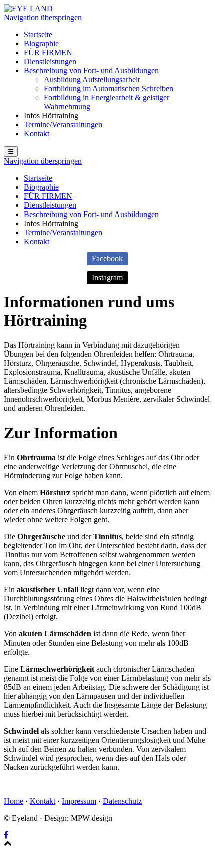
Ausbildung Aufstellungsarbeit (92, 79)
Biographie (41, 43)
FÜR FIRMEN (48, 52)
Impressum (79, 801)
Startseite (38, 34)
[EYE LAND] (28, 8)
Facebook (107, 258)
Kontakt (37, 133)
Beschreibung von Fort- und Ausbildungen (91, 70)
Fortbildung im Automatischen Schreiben (109, 88)
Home (14, 801)
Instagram (107, 277)
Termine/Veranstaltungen (63, 124)
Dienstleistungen (50, 61)
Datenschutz (122, 801)
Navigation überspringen (43, 17)
